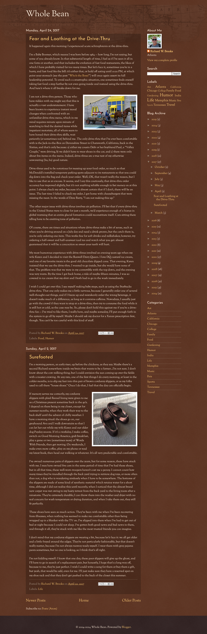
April (158, 191)
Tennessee (159, 105)
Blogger (126, 627)
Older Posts (131, 600)
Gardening (152, 95)
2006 (155, 281)
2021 (154, 144)
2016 (154, 220)
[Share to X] (106, 333)
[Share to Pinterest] (112, 333)
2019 (154, 150)
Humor (49, 338)
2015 (154, 227)
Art (149, 87)
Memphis (161, 100)
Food (41, 338)
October (160, 167)
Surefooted (41, 357)
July (157, 179)
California (175, 87)
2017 (154, 162)
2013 (154, 239)
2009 (155, 263)
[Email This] (99, 333)
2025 (154, 119)
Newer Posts (35, 600)
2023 (154, 131)
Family (170, 91)
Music (172, 101)
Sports (150, 105)
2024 (155, 126)
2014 (154, 233)
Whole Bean (47, 14)
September (161, 173)
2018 (154, 156)
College (162, 91)
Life (40, 589)
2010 (154, 257)
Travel (171, 105)
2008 (155, 269)
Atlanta (160, 87)
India (178, 96)
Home (84, 600)
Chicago (152, 91)
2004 (155, 293)
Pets (179, 100)
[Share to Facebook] (109, 333)
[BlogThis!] (102, 333)
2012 (154, 245)
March (159, 213)
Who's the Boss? (79, 76)
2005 (154, 287)
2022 (155, 138)
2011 (154, 251)
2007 (155, 275)
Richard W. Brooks (161, 51)
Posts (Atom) (49, 609)
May (158, 185)
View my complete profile (162, 60)
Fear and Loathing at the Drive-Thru (69, 38)
